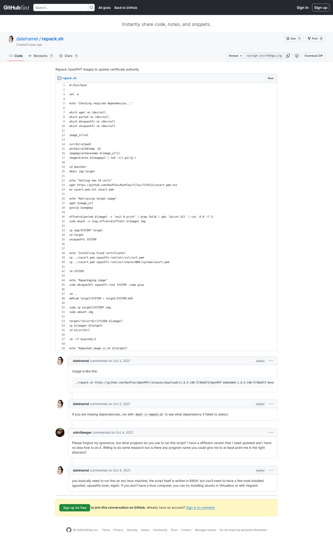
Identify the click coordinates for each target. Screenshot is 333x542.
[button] (288, 56)
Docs (174, 530)
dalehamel (27, 39)
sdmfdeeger (82, 432)
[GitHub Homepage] (69, 530)
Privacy (118, 530)
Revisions (43, 56)
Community (160, 530)
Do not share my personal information (243, 530)
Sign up (320, 7)
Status (145, 530)
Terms (106, 530)
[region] (166, 217)
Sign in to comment (200, 507)
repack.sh (52, 39)
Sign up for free (74, 508)
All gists (104, 8)
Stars (71, 56)
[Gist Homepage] (17, 7)
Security (132, 530)
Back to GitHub (125, 8)
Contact (186, 530)
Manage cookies (205, 530)
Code (18, 56)
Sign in (303, 7)
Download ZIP (314, 55)
